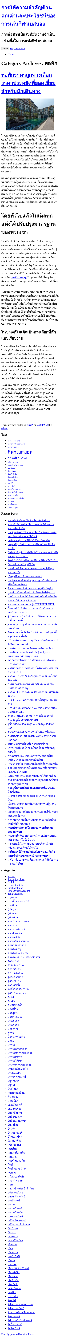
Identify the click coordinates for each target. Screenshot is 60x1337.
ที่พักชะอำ (13, 1021)
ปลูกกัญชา (14, 1080)
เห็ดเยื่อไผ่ (13, 1284)
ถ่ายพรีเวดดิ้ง (15, 1005)
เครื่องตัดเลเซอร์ (17, 1220)
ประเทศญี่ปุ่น (12, 480)
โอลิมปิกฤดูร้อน (13, 507)
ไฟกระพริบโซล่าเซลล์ (20, 1320)
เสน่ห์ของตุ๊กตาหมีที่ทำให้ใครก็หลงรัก (29, 540)
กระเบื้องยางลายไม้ (18, 901)
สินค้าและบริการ (17, 1168)
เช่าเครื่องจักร (15, 1240)
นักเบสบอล (12, 471)
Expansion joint (16, 885)
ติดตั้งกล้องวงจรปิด (18, 989)
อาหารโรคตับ (15, 1208)
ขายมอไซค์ (14, 937)
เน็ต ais (11, 1260)
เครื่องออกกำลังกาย (19, 1224)
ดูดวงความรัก (15, 977)
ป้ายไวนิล (13, 1088)
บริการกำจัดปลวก (18, 1049)
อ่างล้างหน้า (14, 1200)
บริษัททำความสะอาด (20, 1065)
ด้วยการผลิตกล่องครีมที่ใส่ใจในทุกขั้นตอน (31, 732)
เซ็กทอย (12, 1244)
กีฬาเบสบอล (20, 452)
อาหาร (11, 1204)
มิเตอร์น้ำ (13, 1100)
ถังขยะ (11, 997)
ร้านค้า (12, 1128)
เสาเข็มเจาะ (12, 504)
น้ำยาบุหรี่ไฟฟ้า (16, 1037)
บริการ (11, 1045)
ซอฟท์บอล (11, 468)
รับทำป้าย (13, 1124)
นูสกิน (11, 1041)
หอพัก (30, 425)
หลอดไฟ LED (15, 1180)
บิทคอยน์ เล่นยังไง (18, 1068)
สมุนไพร (12, 1148)
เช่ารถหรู (13, 1236)
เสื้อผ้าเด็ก (13, 1280)
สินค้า (11, 1164)
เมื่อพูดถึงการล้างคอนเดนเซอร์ (25, 576)
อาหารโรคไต (15, 1212)
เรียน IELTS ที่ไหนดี (18, 1268)
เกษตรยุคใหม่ (15, 1216)
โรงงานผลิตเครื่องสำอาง (21, 1312)
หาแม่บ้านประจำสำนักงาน (22, 1188)
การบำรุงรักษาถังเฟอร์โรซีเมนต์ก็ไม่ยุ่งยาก (31, 592)
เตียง (10, 1248)
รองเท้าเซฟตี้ (15, 1104)
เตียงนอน (13, 1252)
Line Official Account (19, 890)
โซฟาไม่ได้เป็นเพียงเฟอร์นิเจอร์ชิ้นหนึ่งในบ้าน (33, 560)
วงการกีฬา (11, 486)
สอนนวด (12, 1156)
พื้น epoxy (13, 1096)
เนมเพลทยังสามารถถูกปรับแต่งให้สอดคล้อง (32, 776)
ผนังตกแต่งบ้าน (16, 1092)
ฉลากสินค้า (14, 969)
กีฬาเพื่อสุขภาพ (17, 458)
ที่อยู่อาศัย (13, 1029)
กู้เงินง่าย (12, 913)
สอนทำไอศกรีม (16, 1152)
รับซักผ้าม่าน (15, 1112)
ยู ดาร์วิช (11, 483)
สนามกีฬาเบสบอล (14, 489)
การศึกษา (13, 905)
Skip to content (17, 48)
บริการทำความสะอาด (20, 1053)
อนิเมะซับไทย (15, 1192)
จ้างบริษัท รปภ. (16, 965)
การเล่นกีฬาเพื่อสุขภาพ (16, 444)
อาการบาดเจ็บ (13, 495)
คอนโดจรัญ (14, 949)
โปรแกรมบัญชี (16, 1308)
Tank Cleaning (15, 893)
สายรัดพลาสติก (16, 1160)
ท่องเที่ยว (13, 1009)
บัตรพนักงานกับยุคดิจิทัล (21, 564)
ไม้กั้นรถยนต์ (15, 1324)
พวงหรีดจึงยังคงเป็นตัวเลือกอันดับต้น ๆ (29, 520)
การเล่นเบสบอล (14, 447)
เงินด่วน (12, 1232)
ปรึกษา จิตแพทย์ (17, 1076)
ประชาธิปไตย (13, 477)
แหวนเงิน (13, 1296)
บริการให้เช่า (15, 1061)
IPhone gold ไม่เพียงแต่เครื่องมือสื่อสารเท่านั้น (33, 764)
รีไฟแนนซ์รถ (15, 1136)
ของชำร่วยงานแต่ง (18, 921)
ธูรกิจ (11, 1033)
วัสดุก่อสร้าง (14, 1140)
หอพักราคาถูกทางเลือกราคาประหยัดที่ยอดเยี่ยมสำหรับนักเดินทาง (28, 83)
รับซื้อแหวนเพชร (17, 1120)
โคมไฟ (12, 1300)
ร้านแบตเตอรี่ (15, 1132)
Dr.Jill (11, 882)
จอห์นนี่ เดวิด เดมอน (15, 465)
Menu (5, 48)
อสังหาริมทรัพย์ (16, 1196)
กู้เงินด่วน (13, 917)
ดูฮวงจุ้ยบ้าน (14, 981)
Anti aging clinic (16, 879)
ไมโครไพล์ (14, 1328)
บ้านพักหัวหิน (12, 474)
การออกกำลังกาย (14, 441)
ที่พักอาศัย (13, 1025)
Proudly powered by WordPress (17, 1334)
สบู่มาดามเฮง (15, 1144)
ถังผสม (11, 1001)
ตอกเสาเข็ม (14, 985)
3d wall (11, 876)
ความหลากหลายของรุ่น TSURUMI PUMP (31, 604)
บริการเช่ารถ (15, 1057)
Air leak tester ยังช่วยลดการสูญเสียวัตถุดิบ (30, 588)
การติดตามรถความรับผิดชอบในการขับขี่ (30, 648)
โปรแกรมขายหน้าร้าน (20, 1304)
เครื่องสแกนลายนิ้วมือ (16, 498)
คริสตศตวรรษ (13, 462)
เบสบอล (11, 501)
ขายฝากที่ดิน (15, 933)
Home (11, 54)
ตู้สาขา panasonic (17, 993)
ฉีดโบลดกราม (16, 973)
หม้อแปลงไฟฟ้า (16, 1176)
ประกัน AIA (14, 1072)
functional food (15, 888)
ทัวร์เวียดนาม (15, 1017)
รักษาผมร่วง (14, 1108)
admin (4, 428)
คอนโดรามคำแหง (18, 953)
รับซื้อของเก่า (15, 1116)
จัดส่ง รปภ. (14, 961)
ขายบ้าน (12, 925)
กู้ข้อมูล (12, 909)
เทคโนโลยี (14, 1256)
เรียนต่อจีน (14, 1272)
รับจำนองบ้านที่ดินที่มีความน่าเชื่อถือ (28, 744)
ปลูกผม (12, 1084)
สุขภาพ (12, 1172)
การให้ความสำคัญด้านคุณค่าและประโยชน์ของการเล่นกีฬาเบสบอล (28, 16)
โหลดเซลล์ (14, 1316)
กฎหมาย (12, 897)
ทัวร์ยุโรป (13, 1013)
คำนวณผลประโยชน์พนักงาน (24, 957)
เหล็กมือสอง (14, 1288)
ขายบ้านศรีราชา (17, 929)
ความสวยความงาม (18, 941)
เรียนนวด (13, 1276)
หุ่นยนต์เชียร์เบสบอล (15, 492)
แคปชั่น (12, 1292)
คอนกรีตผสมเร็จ (17, 945)
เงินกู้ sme (13, 1228)
